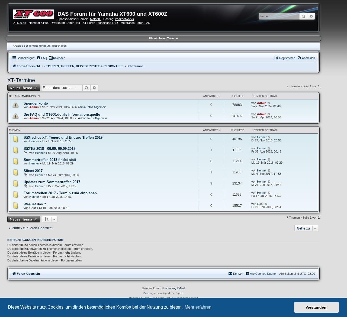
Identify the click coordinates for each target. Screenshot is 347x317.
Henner (34, 141)
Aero (146, 293)
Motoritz (95, 19)
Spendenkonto (36, 103)
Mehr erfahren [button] (198, 307)
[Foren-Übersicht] (35, 13)
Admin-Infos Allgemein (92, 107)
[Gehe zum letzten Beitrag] (269, 103)
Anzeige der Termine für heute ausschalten (40, 45)
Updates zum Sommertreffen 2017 (52, 182)
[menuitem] (41, 58)
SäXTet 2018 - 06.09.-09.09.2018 (49, 149)
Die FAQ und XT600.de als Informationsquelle (62, 114)
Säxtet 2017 (33, 171)
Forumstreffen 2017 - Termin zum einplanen (60, 193)
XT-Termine (21, 80)
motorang (170, 288)
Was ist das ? (35, 204)
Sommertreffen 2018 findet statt (50, 160)
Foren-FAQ (143, 22)
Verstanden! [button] (317, 307)
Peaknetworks (124, 19)
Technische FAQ (107, 22)
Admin (34, 107)
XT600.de (19, 22)
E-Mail (181, 288)
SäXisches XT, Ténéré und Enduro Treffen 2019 (63, 137)
